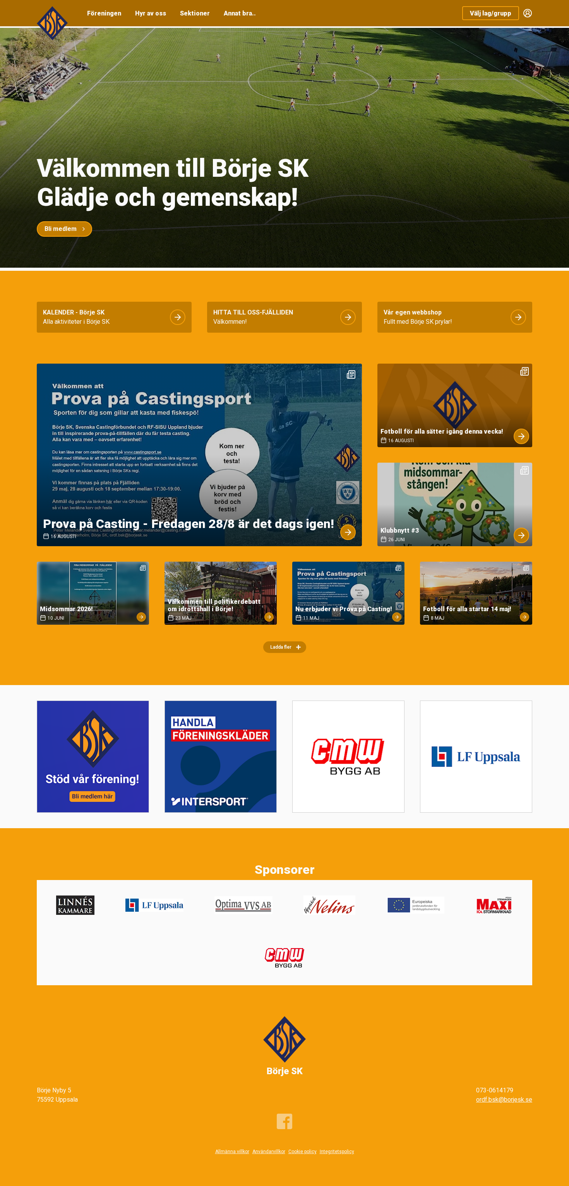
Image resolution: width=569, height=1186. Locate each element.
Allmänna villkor (232, 1151)
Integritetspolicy (337, 1151)
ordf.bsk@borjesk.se (504, 1099)
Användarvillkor (268, 1151)
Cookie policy (302, 1151)
